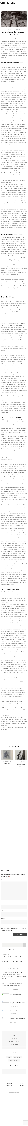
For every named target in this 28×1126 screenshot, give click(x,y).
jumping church (14, 1060)
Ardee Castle (7, 763)
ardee (9, 1057)
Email (2, 911)
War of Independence (14, 1047)
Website (3, 918)
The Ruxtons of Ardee (16, 981)
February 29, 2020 (14, 1006)
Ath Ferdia (7, 3)
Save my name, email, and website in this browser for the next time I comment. (13, 929)
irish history (17, 1057)
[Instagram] (15, 1071)
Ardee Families (14, 1032)
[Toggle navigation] (26, 3)
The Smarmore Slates (7, 963)
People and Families (14, 1041)
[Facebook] (12, 1071)
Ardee (7, 38)
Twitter (21, 1083)
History (10, 29)
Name (2, 903)
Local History (16, 29)
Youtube (21, 1085)
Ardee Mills (5, 959)
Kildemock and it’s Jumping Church (21, 765)
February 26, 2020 (14, 997)
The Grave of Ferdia (15, 1010)
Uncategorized (21, 762)
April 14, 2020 (13, 1013)
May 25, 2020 (13, 1022)
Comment (3, 880)
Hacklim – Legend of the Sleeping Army (12, 961)
